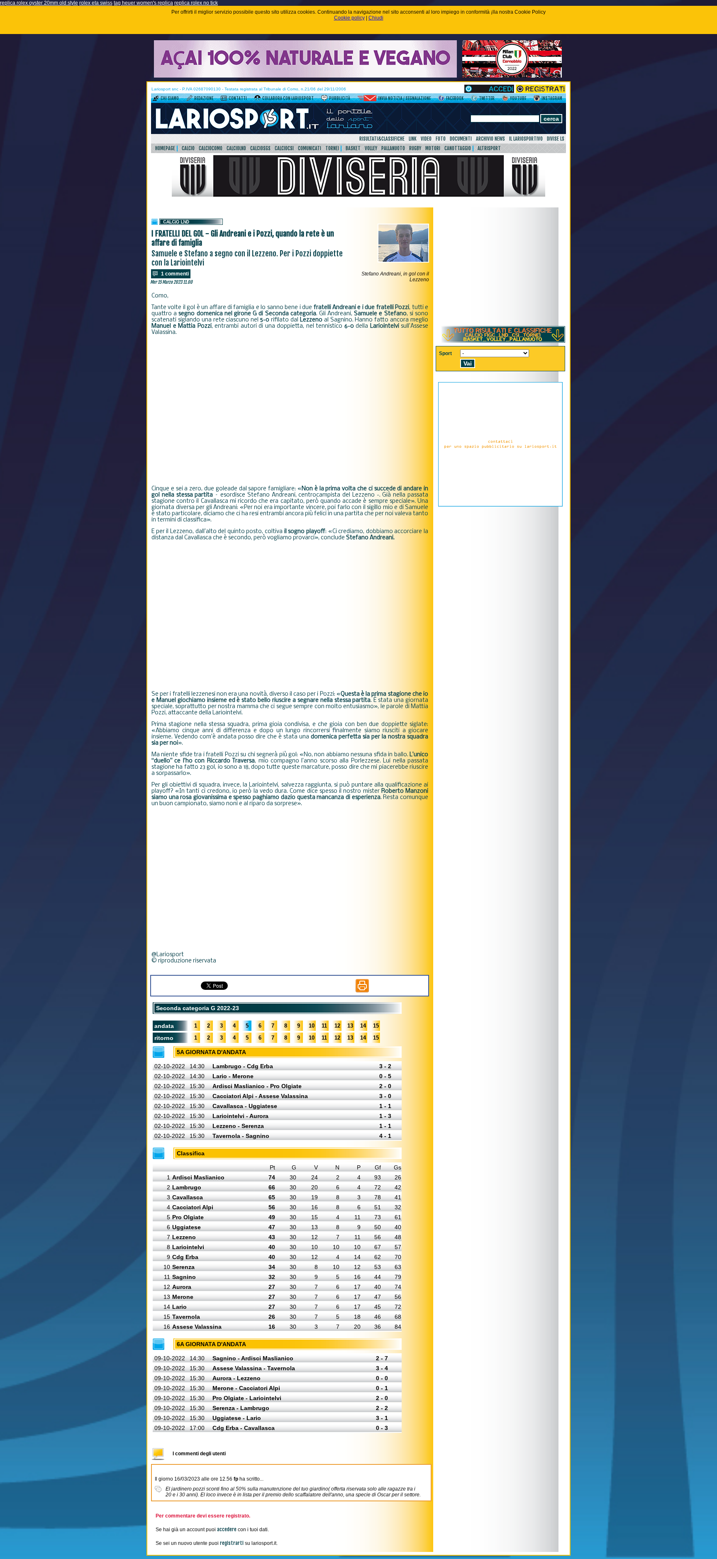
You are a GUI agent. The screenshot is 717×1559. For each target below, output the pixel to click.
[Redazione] (189, 99)
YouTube (518, 98)
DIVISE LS (555, 139)
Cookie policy (349, 18)
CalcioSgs (260, 148)
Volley (371, 148)
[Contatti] (224, 99)
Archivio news (490, 139)
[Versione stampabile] (362, 991)
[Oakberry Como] (305, 76)
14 (363, 1026)
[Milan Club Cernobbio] (512, 76)
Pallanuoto (393, 148)
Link (413, 139)
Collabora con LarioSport (288, 98)
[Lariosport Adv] (500, 505)
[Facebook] (441, 99)
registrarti (232, 1543)
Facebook (454, 98)
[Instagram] (537, 99)
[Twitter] (474, 99)
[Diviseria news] (358, 195)
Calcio (188, 148)
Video (426, 139)
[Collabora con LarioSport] (257, 99)
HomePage (165, 148)
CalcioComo (210, 148)
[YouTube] (505, 99)
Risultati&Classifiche (382, 139)
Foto (441, 139)
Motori (432, 148)
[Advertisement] (289, 411)
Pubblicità (339, 98)
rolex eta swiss (95, 3)
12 (337, 1026)
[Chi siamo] (156, 99)
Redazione (203, 98)
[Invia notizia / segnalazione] (367, 99)
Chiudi (375, 18)
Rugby (415, 148)
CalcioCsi (284, 148)
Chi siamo (170, 98)
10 (312, 1026)
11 (324, 1026)
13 (350, 1026)
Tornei (332, 148)
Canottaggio (457, 148)
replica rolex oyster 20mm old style (39, 3)
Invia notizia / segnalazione (404, 98)
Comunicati (309, 148)
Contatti (238, 98)
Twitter (487, 98)
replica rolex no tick (196, 3)
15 (376, 1026)
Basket (353, 148)
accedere (227, 1529)
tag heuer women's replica (143, 3)
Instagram (551, 98)
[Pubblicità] (324, 99)
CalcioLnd (236, 148)
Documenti (461, 139)
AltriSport (489, 148)
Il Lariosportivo (526, 139)
